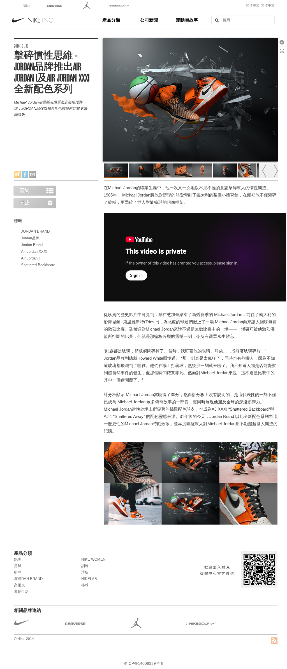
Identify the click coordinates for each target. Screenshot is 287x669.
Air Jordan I (30, 258)
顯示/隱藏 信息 (282, 59)
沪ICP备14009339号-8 (143, 663)
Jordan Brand (32, 245)
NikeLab (89, 579)
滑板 (85, 572)
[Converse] (54, 5)
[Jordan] (86, 5)
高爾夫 (19, 585)
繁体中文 (268, 5)
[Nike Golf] (118, 5)
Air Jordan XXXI (34, 251)
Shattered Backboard (38, 265)
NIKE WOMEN (93, 559)
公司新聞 (149, 20)
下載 (282, 42)
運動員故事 (187, 20)
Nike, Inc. (56, 20)
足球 (17, 566)
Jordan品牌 (30, 238)
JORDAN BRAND (35, 231)
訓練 (85, 566)
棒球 (85, 585)
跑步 (17, 559)
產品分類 (111, 20)
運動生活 (21, 592)
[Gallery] (34, 190)
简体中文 (253, 5)
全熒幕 (282, 50)
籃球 (17, 572)
